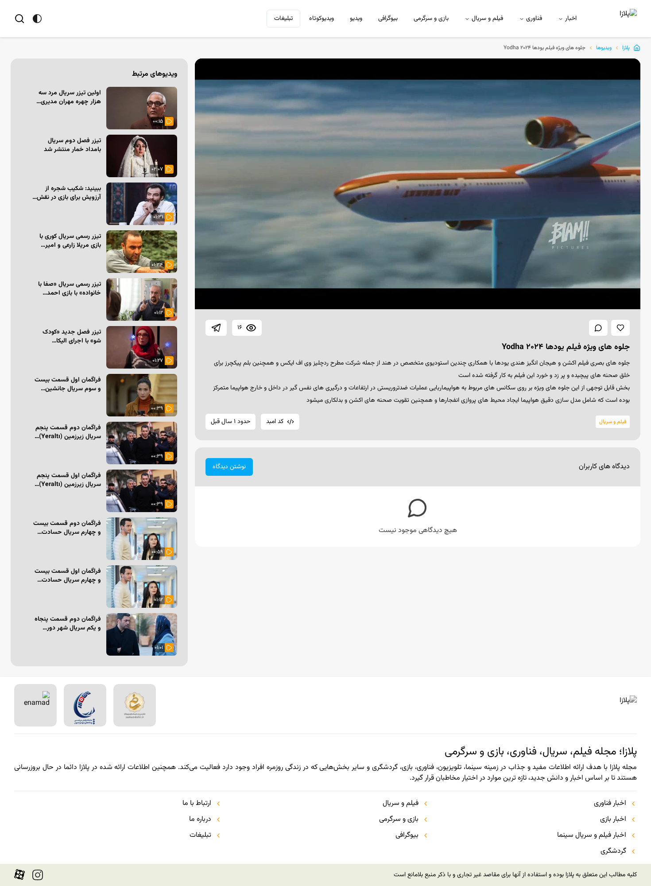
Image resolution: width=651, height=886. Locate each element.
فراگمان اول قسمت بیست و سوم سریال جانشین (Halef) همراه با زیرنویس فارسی (68, 384)
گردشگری (613, 851)
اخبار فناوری (610, 803)
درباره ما (200, 819)
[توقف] (210, 297)
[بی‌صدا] (234, 297)
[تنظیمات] (577, 297)
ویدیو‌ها (604, 47)
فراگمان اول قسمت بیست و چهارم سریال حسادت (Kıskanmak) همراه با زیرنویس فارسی (68, 576)
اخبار (571, 18)
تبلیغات (283, 18)
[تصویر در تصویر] (601, 297)
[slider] (265, 283)
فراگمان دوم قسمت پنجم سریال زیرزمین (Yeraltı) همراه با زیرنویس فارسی (68, 432)
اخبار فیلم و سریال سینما (591, 835)
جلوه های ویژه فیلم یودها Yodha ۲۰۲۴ (544, 47)
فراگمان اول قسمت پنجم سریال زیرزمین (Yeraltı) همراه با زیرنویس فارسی (69, 480)
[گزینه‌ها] (25, 94)
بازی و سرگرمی (431, 18)
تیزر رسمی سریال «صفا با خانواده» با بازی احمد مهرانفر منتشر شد (69, 289)
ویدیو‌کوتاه (321, 18)
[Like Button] (620, 328)
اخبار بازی (613, 819)
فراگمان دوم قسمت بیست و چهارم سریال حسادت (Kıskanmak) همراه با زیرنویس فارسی (67, 528)
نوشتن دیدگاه (229, 467)
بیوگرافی (388, 18)
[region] (417, 183)
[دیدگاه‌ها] (598, 328)
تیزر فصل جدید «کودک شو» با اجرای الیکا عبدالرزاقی (72, 337)
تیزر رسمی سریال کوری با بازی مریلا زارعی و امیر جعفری (70, 241)
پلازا (626, 47)
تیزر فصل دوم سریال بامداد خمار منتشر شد (72, 145)
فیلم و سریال (487, 18)
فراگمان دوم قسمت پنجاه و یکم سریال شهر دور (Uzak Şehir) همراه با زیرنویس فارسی (68, 624)
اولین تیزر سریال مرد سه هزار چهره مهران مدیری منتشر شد (70, 97)
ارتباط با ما (196, 803)
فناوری (534, 18)
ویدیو (356, 18)
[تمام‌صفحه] (625, 297)
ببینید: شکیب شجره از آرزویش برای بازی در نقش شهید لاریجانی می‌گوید (69, 193)
